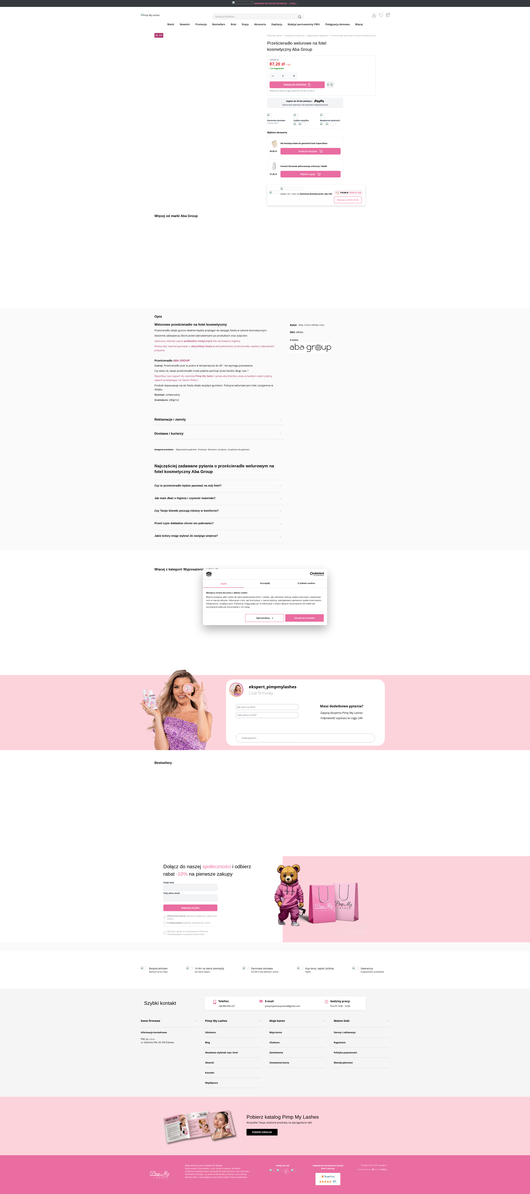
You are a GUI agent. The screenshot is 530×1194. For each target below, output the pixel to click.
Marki (170, 24)
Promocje (201, 24)
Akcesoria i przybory (217, 449)
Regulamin (340, 1042)
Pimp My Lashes (274, 35)
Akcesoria (260, 24)
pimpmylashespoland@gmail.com (282, 1006)
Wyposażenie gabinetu (317, 35)
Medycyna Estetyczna (295, 35)
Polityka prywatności (345, 1052)
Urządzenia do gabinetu (238, 449)
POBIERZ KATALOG (262, 1132)
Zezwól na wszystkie (304, 618)
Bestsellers (218, 24)
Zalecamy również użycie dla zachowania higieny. (197, 341)
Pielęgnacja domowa (337, 24)
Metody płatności (343, 1062)
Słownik (209, 1062)
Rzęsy (245, 24)
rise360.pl (383, 1169)
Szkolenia (210, 1032)
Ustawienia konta (279, 1062)
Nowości (185, 24)
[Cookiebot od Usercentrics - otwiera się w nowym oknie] (312, 574)
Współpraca (211, 1082)
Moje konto (275, 1032)
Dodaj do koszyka (295, 84)
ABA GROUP (181, 360)
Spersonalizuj (263, 618)
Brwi (233, 24)
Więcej (359, 24)
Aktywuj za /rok (348, 200)
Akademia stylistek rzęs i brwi (221, 1052)
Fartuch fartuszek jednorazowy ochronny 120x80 (303, 166)
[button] (330, 84)
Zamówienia (276, 1052)
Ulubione (274, 1042)
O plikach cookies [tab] (306, 583)
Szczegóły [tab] (265, 583)
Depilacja (276, 24)
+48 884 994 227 (226, 1006)
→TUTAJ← (292, 3)
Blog (207, 1042)
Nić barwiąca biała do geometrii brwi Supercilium (303, 143)
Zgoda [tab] (224, 583)
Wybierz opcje (307, 174)
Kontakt (209, 1072)
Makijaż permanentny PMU (304, 24)
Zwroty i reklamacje (345, 1032)
